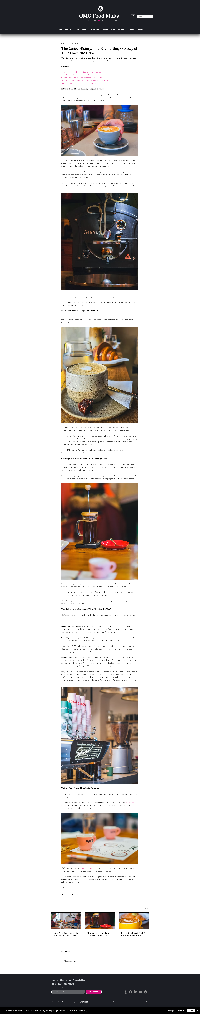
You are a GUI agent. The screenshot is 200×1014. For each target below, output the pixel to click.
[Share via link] (78, 895)
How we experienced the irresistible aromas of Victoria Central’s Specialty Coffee (99, 934)
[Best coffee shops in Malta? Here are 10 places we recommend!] (134, 921)
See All (146, 908)
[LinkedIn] (136, 992)
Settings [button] (171, 1011)
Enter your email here (58, 988)
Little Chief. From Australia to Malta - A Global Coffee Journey (66, 934)
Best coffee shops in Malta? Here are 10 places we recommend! (133, 934)
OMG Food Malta (99, 16)
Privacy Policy (82, 1011)
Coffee (64, 887)
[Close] (197, 1010)
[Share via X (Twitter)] (67, 895)
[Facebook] (131, 992)
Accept (191, 1011)
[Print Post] (83, 895)
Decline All (180, 1011)
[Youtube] (141, 992)
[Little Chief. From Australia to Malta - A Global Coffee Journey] (66, 921)
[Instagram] (126, 992)
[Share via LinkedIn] (73, 895)
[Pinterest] (146, 992)
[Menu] (133, 16)
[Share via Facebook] (62, 895)
